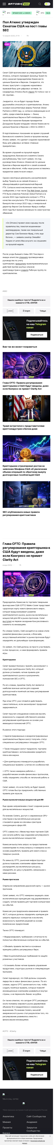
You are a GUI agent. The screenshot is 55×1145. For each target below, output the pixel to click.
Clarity (13, 1031)
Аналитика (8, 1116)
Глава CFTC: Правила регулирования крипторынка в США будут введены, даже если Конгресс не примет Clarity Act (26, 385)
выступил (7, 621)
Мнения (7, 1122)
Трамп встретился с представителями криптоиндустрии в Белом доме (23, 427)
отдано (31, 92)
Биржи (6, 1133)
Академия (32, 1122)
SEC (5, 291)
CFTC (6, 1031)
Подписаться (37, 335)
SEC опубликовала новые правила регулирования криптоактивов (21, 513)
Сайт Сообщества (36, 1116)
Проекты (7, 1127)
